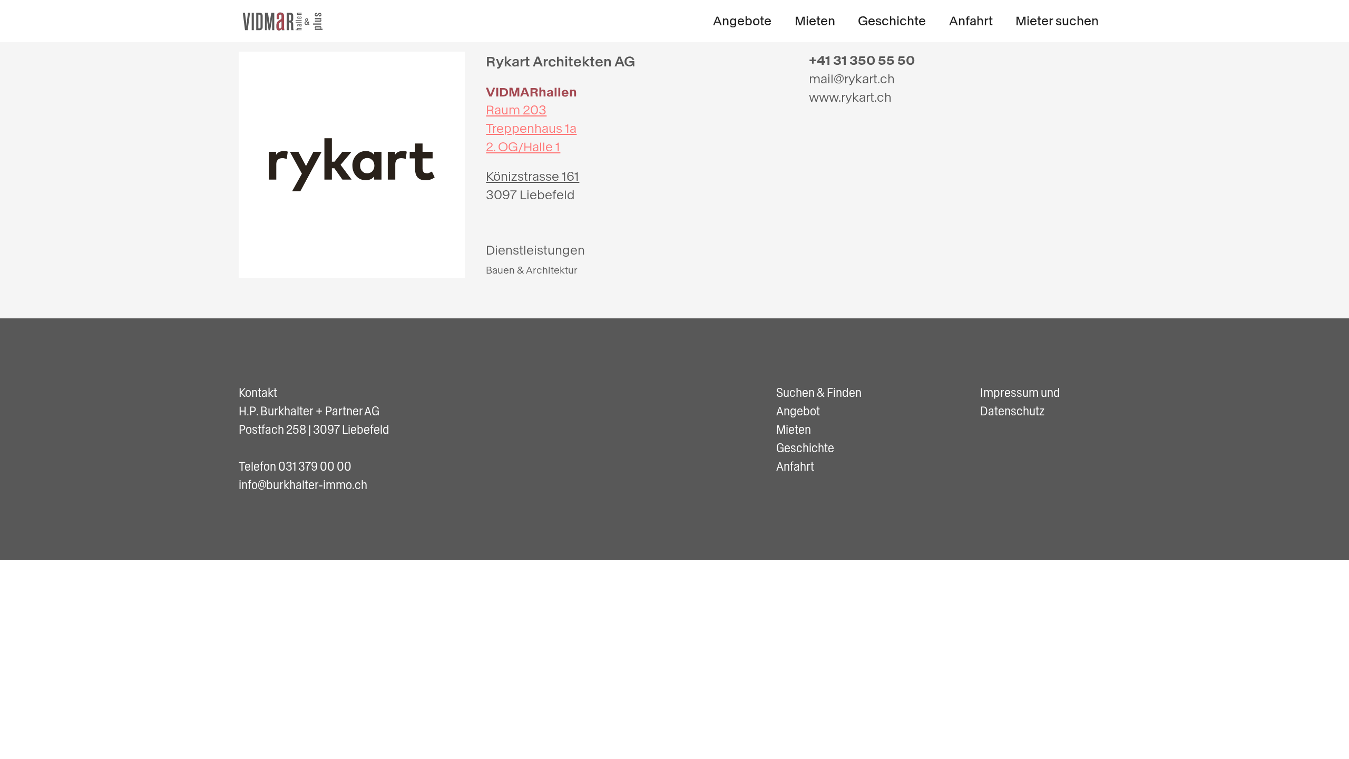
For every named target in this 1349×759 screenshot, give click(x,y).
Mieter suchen (1057, 21)
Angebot (798, 411)
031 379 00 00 (314, 466)
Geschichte (892, 21)
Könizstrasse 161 (532, 176)
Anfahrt (971, 21)
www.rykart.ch (850, 97)
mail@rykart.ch (852, 79)
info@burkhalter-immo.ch (303, 485)
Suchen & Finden (819, 392)
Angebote (742, 21)
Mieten (815, 21)
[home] (283, 21)
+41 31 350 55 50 (862, 60)
